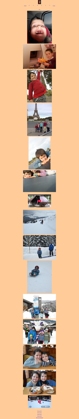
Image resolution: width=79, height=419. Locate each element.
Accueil (25, 5)
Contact (54, 5)
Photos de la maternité (39, 417)
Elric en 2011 (39, 414)
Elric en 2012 (39, 412)
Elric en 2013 (39, 411)
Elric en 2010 (39, 416)
